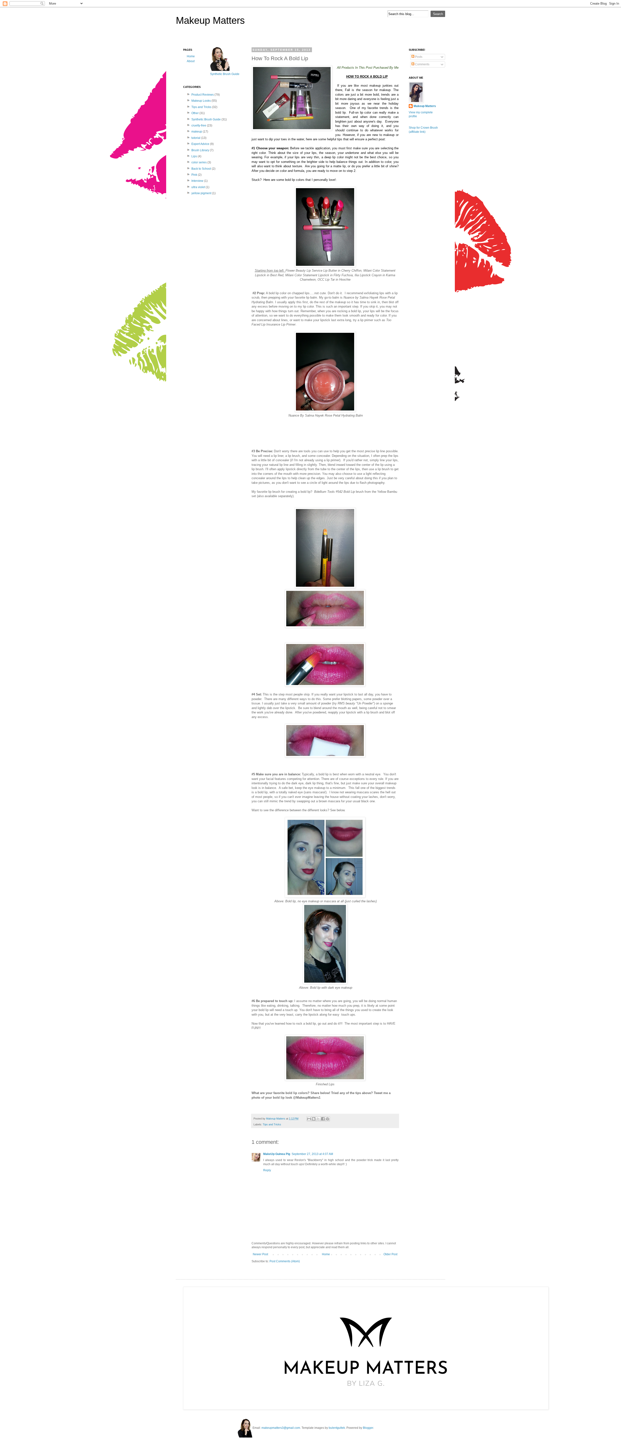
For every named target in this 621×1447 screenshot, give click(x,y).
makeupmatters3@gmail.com (280, 1428)
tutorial (195, 138)
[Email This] (309, 1118)
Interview (197, 181)
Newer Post (260, 1254)
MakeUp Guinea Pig (276, 1154)
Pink (194, 174)
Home (326, 1254)
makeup (196, 131)
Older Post (390, 1254)
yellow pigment (201, 193)
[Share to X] (318, 1118)
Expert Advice (200, 144)
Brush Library (200, 150)
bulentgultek (337, 1428)
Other (195, 113)
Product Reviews (202, 94)
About (191, 61)
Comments (421, 64)
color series (199, 162)
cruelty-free (198, 125)
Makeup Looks (201, 100)
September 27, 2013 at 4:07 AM (312, 1154)
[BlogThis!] (313, 1118)
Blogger (368, 1428)
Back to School (201, 168)
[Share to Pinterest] (327, 1118)
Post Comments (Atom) (285, 1261)
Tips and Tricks (272, 1124)
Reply (267, 1170)
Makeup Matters (210, 20)
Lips (194, 156)
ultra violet (198, 187)
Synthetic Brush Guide (206, 119)
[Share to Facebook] (322, 1118)
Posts (418, 57)
